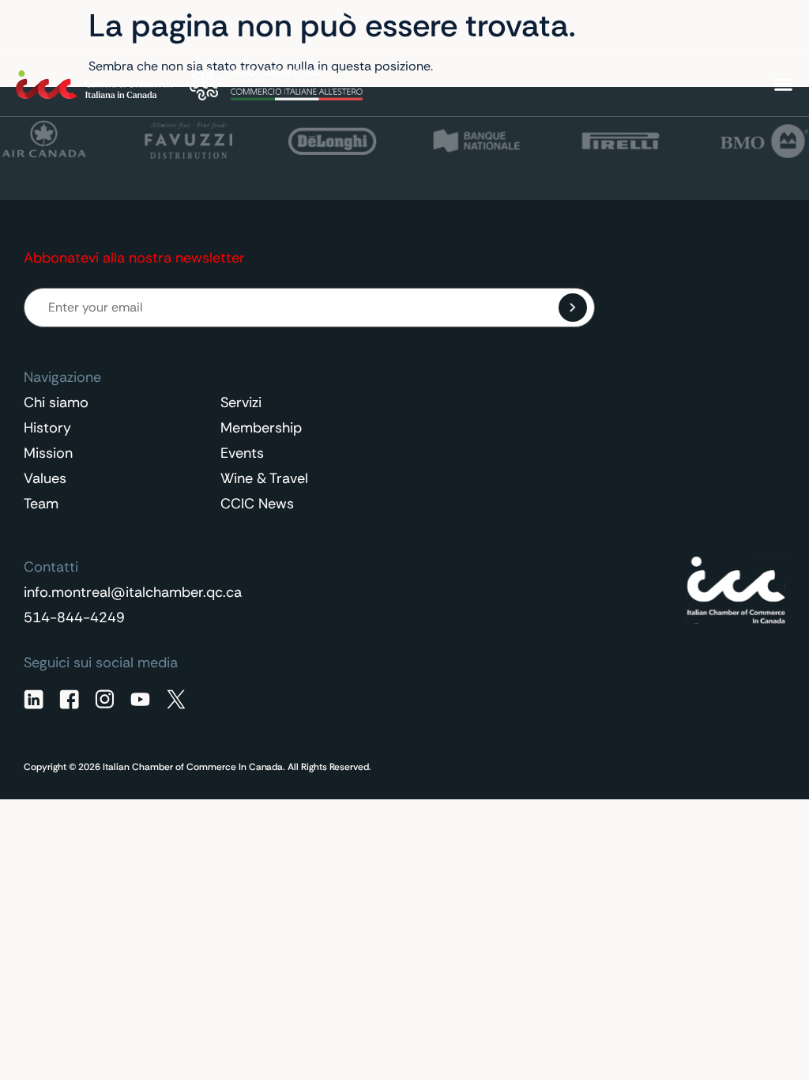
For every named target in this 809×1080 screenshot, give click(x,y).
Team (41, 503)
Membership (261, 427)
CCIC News (257, 503)
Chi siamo (56, 402)
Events (242, 453)
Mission (48, 453)
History (47, 427)
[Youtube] (140, 699)
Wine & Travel (264, 478)
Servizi (241, 402)
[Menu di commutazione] (783, 84)
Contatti (653, 26)
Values (45, 478)
